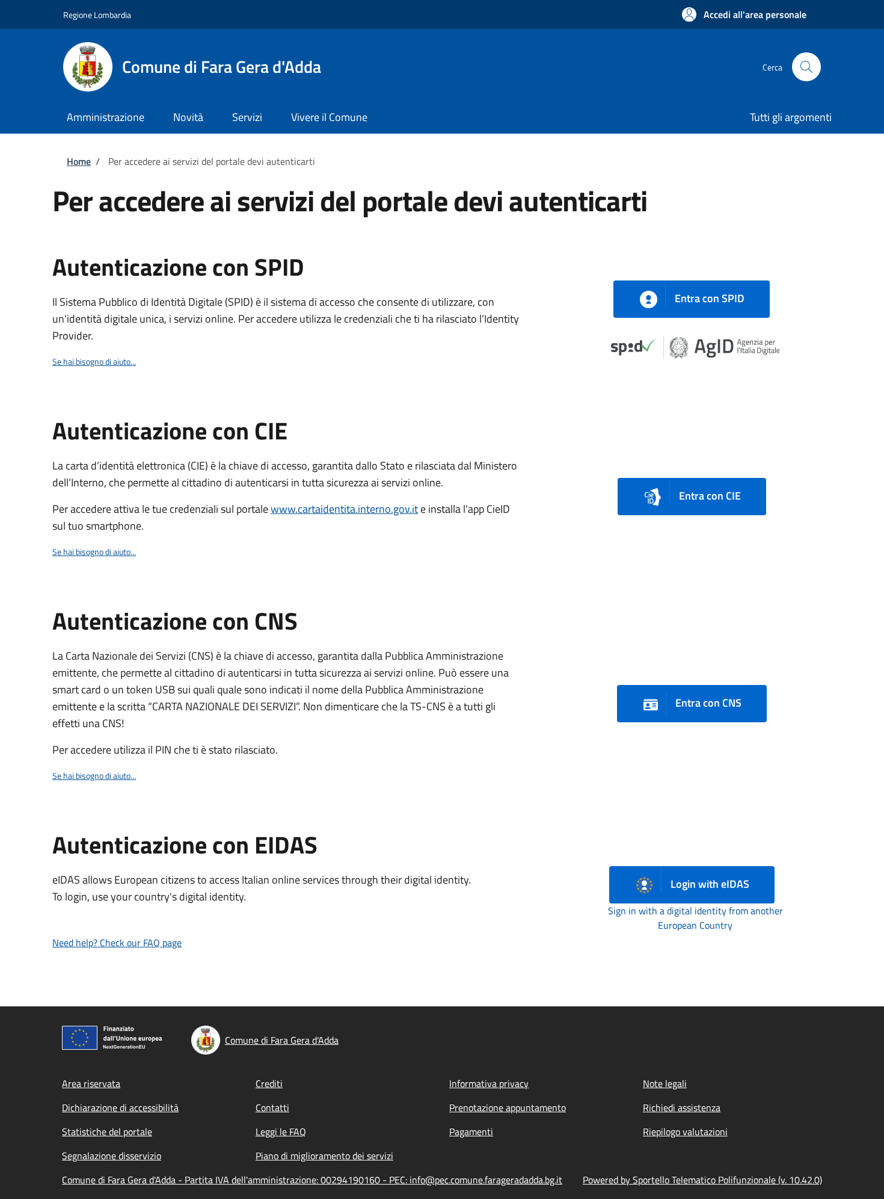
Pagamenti (471, 1131)
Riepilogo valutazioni (685, 1131)
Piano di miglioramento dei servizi (324, 1155)
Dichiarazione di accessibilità (120, 1107)
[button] (744, 14)
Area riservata (91, 1083)
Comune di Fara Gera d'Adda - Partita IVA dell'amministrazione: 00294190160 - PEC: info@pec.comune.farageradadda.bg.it (312, 1180)
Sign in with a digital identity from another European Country (695, 917)
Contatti (272, 1107)
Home (79, 161)
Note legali (665, 1083)
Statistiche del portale (107, 1131)
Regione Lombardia (97, 14)
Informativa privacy (489, 1083)
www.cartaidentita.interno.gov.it (344, 509)
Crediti (269, 1083)
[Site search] (806, 66)
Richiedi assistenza (681, 1107)
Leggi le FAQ (281, 1131)
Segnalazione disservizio (111, 1155)
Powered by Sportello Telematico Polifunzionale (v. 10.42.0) (702, 1180)
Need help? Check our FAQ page (117, 942)
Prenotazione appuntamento (507, 1107)
